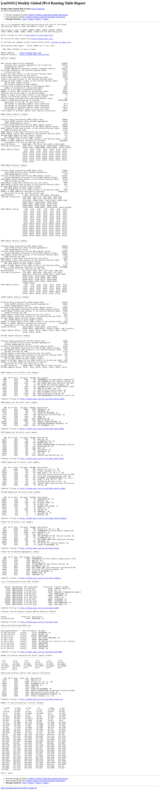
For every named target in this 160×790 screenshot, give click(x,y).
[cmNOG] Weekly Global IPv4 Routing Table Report (48, 15)
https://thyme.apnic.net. (42, 39)
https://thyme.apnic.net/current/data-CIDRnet (40, 578)
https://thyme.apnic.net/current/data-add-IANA (41, 652)
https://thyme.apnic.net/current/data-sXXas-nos (41, 699)
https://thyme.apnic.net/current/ (35, 54)
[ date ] (24, 19)
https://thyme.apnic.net (30, 53)
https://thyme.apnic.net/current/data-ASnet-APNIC (42, 399)
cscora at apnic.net (38, 9)
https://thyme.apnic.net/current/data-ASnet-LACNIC (43, 488)
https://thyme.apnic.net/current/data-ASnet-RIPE (42, 458)
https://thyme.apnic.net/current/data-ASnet (39, 548)
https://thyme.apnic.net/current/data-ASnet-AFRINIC (43, 518)
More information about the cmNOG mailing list (19, 788)
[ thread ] (31, 19)
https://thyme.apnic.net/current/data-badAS (39, 608)
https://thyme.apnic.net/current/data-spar (39, 622)
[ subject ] (38, 19)
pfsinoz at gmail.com (61, 42)
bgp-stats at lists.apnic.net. (39, 35)
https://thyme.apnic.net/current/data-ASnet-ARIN (42, 429)
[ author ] (45, 19)
